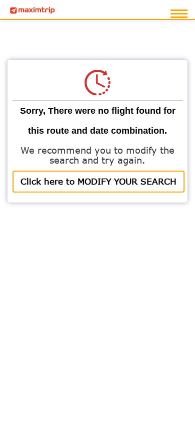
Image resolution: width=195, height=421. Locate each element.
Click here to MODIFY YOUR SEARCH (98, 181)
